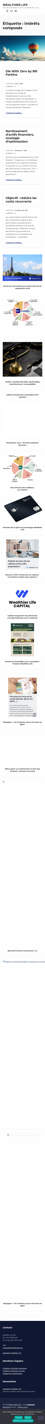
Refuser (28, 1417)
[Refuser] (40, 1418)
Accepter (18, 1417)
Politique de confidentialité (23, 1421)
